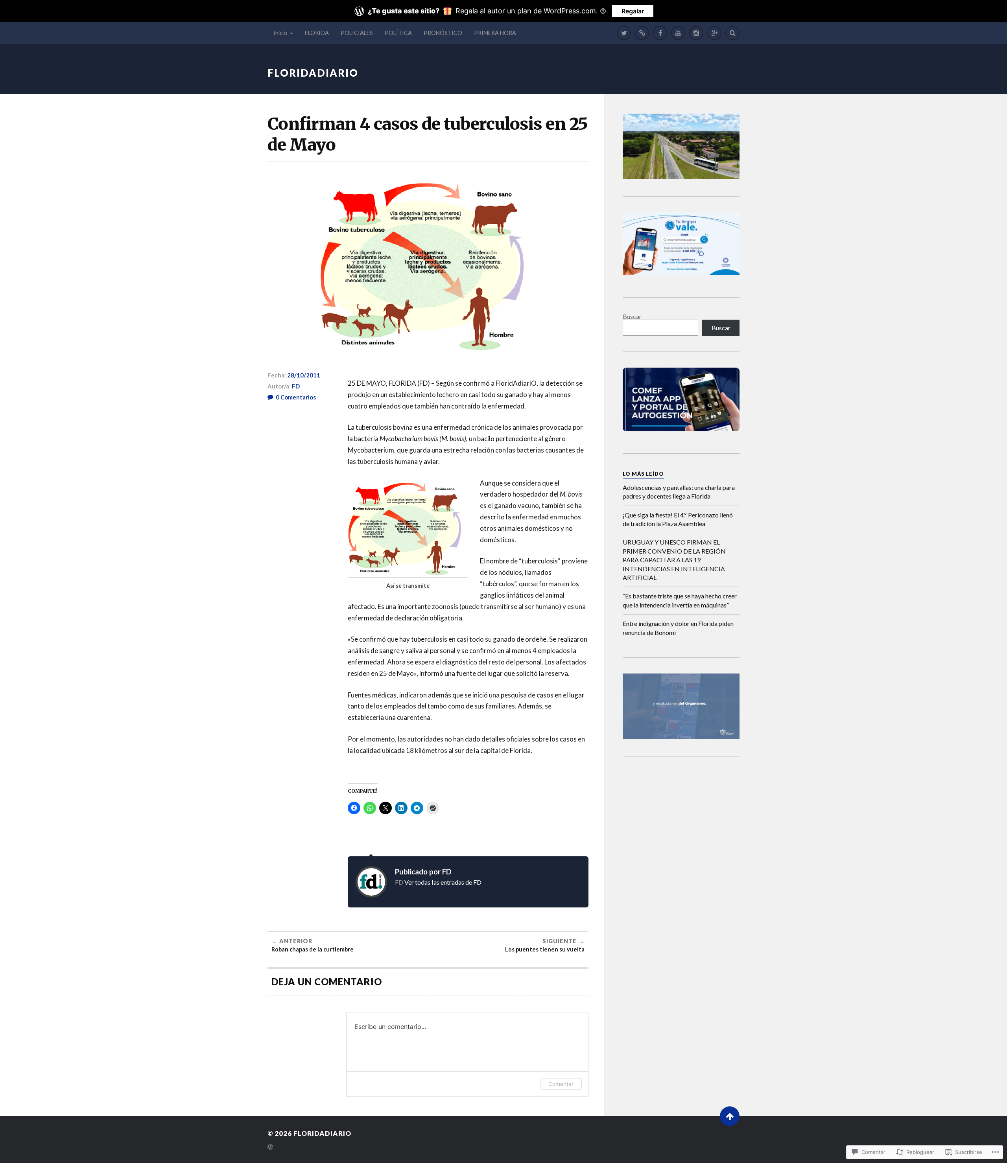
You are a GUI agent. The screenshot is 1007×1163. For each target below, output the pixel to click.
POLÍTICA (398, 32)
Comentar (561, 1083)
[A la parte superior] (730, 1116)
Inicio (280, 32)
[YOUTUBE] (678, 33)
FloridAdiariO (312, 73)
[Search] (732, 33)
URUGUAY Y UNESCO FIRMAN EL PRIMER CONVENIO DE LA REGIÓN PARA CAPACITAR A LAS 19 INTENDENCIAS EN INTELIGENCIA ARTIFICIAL (674, 559)
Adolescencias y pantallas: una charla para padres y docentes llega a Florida (679, 492)
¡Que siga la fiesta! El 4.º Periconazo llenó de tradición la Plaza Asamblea (678, 519)
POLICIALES (357, 32)
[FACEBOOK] (660, 33)
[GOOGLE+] (714, 33)
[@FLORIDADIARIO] (624, 33)
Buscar (632, 316)
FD (296, 386)
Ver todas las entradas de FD (442, 882)
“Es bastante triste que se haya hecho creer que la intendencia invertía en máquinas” (680, 600)
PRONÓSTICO (443, 32)
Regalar (633, 11)
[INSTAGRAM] (696, 33)
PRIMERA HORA (495, 32)
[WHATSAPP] (642, 33)
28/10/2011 (303, 375)
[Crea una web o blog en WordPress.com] (270, 1147)
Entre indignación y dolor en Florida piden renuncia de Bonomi (678, 628)
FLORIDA (317, 32)
